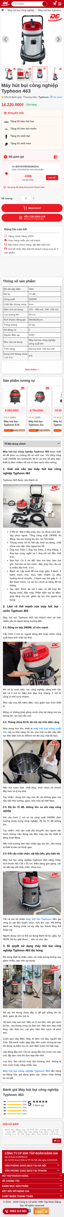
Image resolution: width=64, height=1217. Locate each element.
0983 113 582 (18, 1211)
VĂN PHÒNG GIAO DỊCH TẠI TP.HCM (26, 1170)
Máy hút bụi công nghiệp (21, 10)
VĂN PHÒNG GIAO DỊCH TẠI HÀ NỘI (25, 1165)
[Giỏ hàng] (54, 4)
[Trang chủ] (2, 10)
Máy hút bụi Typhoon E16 (11, 423)
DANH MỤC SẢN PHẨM (15, 1186)
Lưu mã (51, 177)
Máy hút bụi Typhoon (49, 10)
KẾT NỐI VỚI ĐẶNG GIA (15, 1191)
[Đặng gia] (5, 4)
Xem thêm (31, 369)
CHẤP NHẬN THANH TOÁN (17, 1196)
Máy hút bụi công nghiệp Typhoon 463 (26, 1071)
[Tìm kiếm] (44, 4)
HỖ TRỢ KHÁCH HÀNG (15, 1175)
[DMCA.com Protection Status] (41, 1211)
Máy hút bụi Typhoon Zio (36, 423)
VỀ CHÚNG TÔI (10, 1181)
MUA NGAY (34, 208)
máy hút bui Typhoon (39, 919)
